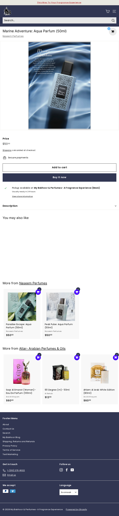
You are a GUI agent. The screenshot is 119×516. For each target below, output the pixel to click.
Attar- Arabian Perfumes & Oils (42, 348)
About (6, 424)
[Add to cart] (38, 226)
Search (6, 432)
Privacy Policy (10, 445)
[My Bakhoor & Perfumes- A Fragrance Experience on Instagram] (61, 470)
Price (6, 138)
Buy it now (59, 177)
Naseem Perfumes (13, 36)
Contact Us (8, 428)
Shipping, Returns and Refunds (19, 441)
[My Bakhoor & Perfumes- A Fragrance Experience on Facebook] (66, 470)
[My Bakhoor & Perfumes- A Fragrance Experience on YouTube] (72, 470)
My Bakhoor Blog (11, 437)
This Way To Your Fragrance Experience (59, 2)
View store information (22, 196)
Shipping (7, 150)
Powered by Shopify (76, 509)
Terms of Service (11, 449)
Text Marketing (10, 454)
